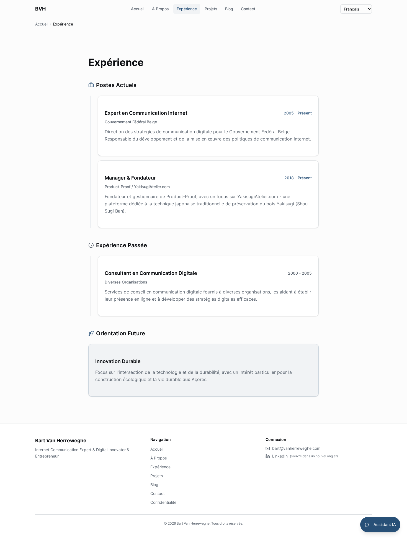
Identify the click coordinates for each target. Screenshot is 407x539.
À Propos (160, 8)
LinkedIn (305, 456)
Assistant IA (384, 524)
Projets (211, 8)
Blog (229, 8)
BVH (40, 9)
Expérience (187, 8)
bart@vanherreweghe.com (296, 448)
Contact (248, 8)
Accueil (137, 8)
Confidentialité (163, 502)
